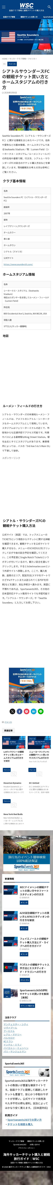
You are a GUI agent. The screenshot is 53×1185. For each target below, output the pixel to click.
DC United (34, 782)
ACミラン (8, 1041)
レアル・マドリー (13, 1034)
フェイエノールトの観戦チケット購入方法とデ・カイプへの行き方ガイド (34, 942)
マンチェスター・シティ (16, 1024)
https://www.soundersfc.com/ (18, 264)
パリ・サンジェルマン (15, 1051)
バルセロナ (9, 1038)
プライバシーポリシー (26, 1148)
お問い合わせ (35, 1144)
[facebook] (19, 711)
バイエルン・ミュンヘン (16, 1048)
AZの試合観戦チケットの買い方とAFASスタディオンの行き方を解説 (34, 916)
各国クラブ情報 (9, 17)
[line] (41, 711)
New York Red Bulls (13, 814)
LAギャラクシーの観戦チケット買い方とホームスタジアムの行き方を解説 (14, 756)
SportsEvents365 (19, 1144)
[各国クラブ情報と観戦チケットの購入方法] (26, 7)
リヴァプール (10, 1027)
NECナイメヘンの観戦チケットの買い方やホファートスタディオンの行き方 (34, 890)
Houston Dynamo (12, 782)
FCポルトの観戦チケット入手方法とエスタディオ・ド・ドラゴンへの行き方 (34, 968)
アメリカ (8, 722)
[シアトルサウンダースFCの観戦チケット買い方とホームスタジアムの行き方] (33, 711)
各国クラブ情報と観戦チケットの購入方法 (26, 1162)
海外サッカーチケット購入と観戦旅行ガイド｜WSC (26, 1156)
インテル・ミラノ (13, 1044)
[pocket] (26, 711)
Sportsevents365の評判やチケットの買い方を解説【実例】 (34, 993)
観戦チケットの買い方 (29, 17)
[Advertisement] (26, 487)
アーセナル (9, 1031)
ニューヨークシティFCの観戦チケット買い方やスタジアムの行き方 (39, 754)
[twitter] (12, 711)
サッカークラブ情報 (16, 1141)
